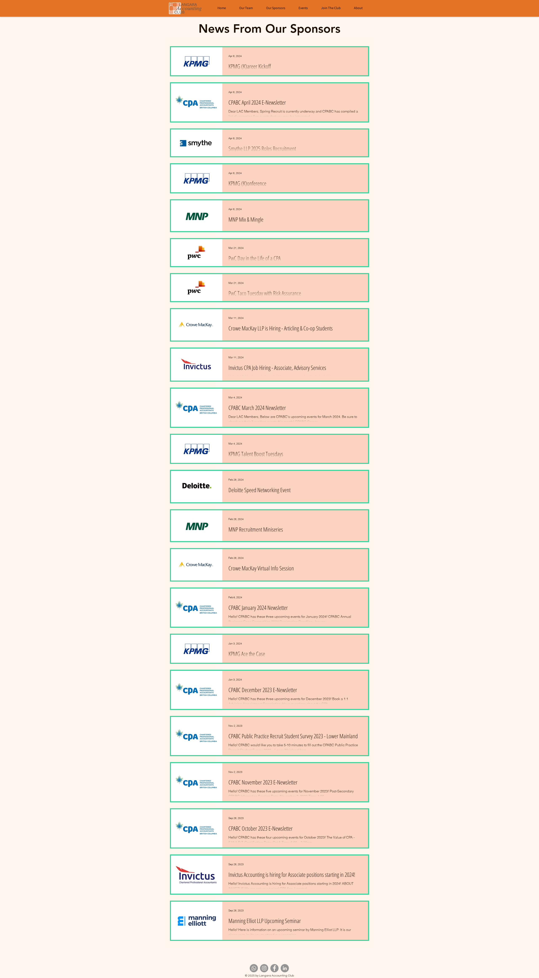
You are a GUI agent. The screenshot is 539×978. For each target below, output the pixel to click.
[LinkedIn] (285, 968)
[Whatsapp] (254, 968)
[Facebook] (274, 968)
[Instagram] (264, 968)
